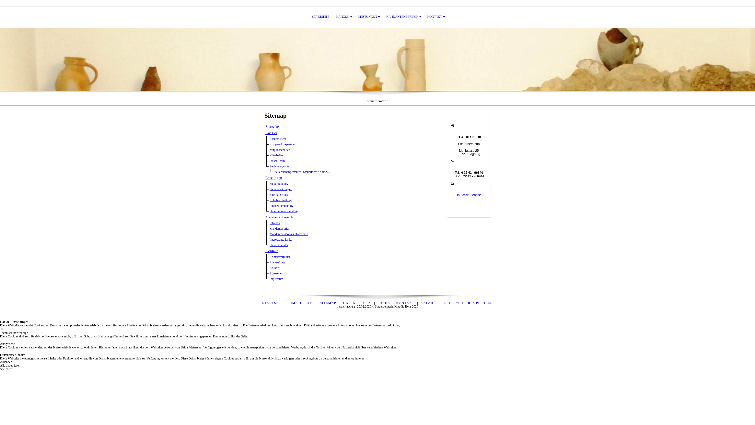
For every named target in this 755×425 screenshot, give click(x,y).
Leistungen (367, 16)
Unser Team (277, 161)
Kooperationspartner (282, 144)
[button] (200, 362)
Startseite (320, 16)
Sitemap (328, 303)
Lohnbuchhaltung (281, 200)
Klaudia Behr (278, 138)
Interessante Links (281, 239)
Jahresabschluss (279, 194)
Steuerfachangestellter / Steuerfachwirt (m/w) (302, 172)
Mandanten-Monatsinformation (289, 234)
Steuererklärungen (281, 189)
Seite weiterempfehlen (468, 303)
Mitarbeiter (276, 155)
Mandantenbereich (402, 16)
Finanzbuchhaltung (281, 205)
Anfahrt (274, 268)
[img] (377, 59)
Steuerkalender (279, 245)
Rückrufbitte (277, 262)
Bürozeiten (276, 273)
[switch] (2, 329)
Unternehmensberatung (284, 211)
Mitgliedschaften (280, 150)
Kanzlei (342, 16)
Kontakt (434, 16)
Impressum (276, 279)
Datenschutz (357, 303)
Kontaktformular (280, 257)
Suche (384, 303)
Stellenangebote (279, 166)
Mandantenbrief (279, 228)
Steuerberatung (279, 183)
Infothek (275, 223)
